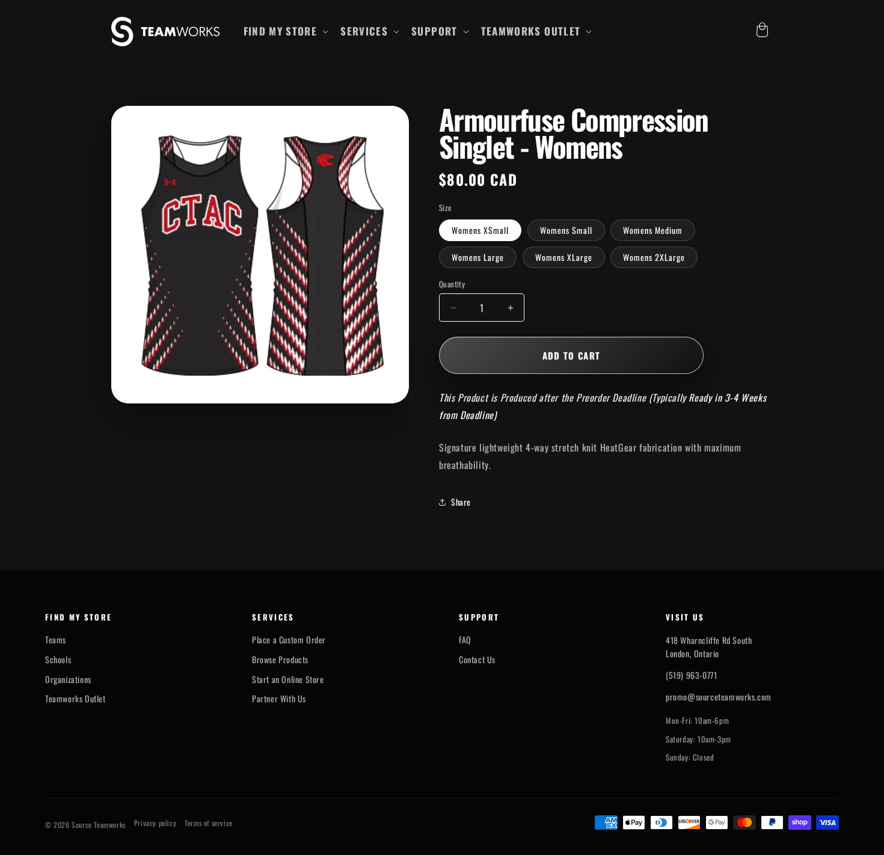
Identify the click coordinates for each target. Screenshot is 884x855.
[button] (285, 31)
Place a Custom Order (289, 640)
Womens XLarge (563, 257)
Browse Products (280, 660)
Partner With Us (279, 699)
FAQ (465, 640)
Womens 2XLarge (654, 257)
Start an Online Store (288, 679)
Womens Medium (653, 230)
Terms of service (209, 823)
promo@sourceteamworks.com (719, 696)
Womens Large (478, 257)
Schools (58, 660)
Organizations (68, 679)
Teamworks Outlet (75, 699)
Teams (55, 640)
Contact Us (477, 660)
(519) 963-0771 (691, 675)
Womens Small (566, 230)
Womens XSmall (480, 230)
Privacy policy (155, 823)
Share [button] (461, 501)
